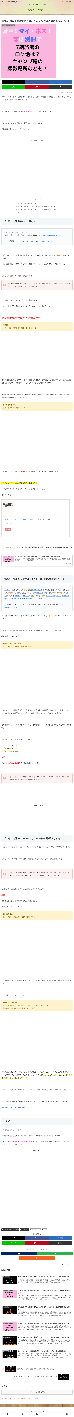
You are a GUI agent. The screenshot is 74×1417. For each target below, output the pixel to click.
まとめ (20, 212)
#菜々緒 (58, 596)
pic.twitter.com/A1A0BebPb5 (32, 599)
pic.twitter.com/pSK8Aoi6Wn (48, 235)
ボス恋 (45, 1229)
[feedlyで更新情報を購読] (55, 1253)
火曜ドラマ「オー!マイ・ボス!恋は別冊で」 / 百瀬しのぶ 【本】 (28, 519)
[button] (60, 87)
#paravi (17, 596)
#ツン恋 (26, 596)
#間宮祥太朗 (8, 599)
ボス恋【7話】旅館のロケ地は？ (28, 203)
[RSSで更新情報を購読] (37, 1258)
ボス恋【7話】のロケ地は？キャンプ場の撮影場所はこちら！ (38, 206)
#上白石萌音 (50, 596)
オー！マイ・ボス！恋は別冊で (11, 1229)
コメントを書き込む (37, 1392)
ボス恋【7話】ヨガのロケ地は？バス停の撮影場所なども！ (37, 209)
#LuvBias (39, 593)
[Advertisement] (37, 155)
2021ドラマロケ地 (36, 1229)
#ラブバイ (17, 599)
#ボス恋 (7, 232)
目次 (34, 199)
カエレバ (12, 523)
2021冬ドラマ (25, 1229)
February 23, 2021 (46, 241)
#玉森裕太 (65, 596)
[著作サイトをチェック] (19, 1253)
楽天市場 (8, 529)
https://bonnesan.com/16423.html (13, 1107)
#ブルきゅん (37, 590)
